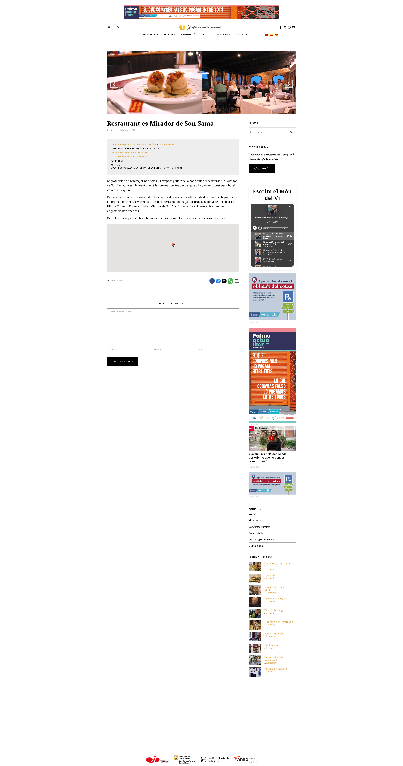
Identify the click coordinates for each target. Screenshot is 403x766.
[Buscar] (291, 132)
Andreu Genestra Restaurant (274, 658)
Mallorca (130, 153)
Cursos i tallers (257, 533)
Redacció (112, 130)
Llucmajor (117, 153)
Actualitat (271, 569)
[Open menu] (109, 27)
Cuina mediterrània (145, 144)
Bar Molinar (271, 645)
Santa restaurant (274, 633)
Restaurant (271, 636)
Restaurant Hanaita (275, 668)
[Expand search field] (118, 27)
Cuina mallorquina (121, 144)
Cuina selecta (167, 144)
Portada (253, 514)
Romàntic (142, 157)
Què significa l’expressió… (279, 621)
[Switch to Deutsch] (276, 34)
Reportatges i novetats (261, 539)
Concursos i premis (259, 526)
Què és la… (270, 575)
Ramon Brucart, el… (275, 598)
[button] (173, 245)
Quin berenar (256, 545)
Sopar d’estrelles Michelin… (274, 588)
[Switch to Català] (266, 34)
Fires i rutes (255, 520)
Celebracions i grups (123, 157)
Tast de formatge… (275, 610)
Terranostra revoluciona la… (278, 565)
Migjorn (142, 153)
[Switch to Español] (271, 34)
